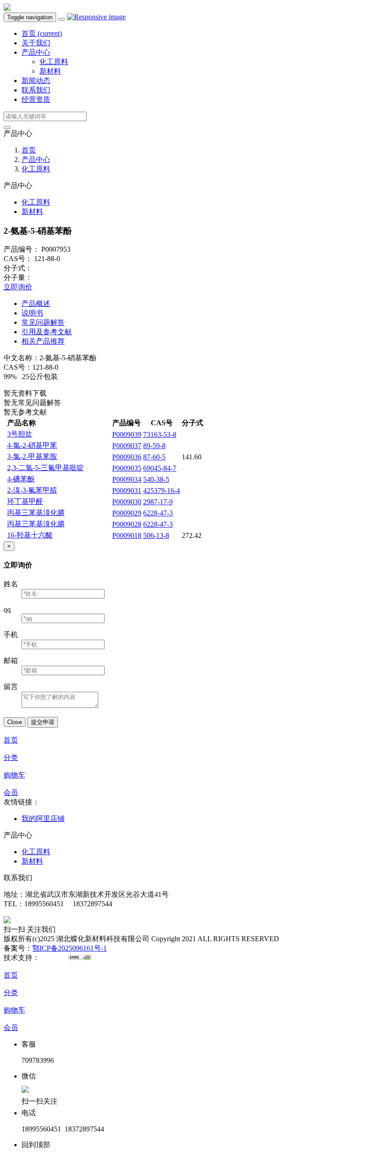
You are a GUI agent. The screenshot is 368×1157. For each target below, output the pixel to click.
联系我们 (36, 90)
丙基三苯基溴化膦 (36, 512)
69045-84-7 (159, 468)
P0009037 (126, 446)
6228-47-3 (158, 513)
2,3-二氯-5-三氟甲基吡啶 (45, 468)
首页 (42, 33)
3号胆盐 (19, 434)
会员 (11, 792)
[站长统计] (79, 957)
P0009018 (126, 535)
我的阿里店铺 (43, 818)
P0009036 (126, 457)
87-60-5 (154, 457)
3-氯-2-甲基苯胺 (32, 456)
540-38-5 (156, 479)
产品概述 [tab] (36, 303)
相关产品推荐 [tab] (43, 341)
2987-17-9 (158, 502)
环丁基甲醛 (25, 501)
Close (14, 722)
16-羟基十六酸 (30, 535)
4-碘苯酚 (21, 479)
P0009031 (126, 490)
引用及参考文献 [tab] (47, 332)
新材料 (50, 71)
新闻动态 (36, 80)
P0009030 (126, 502)
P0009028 (126, 524)
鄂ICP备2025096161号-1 (69, 948)
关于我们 (36, 43)
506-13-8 (156, 535)
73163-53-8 (159, 434)
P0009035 (126, 468)
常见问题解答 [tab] (43, 322)
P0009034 (126, 479)
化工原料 (53, 61)
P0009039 (126, 434)
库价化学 (53, 957)
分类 (11, 757)
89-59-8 (154, 446)
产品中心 (36, 52)
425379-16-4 (161, 490)
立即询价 (18, 287)
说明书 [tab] (32, 313)
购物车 (14, 775)
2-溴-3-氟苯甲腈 (32, 490)
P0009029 (126, 513)
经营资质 (36, 99)
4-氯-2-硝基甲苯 (32, 445)
